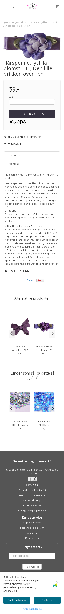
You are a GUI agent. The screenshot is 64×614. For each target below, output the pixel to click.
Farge (14, 22)
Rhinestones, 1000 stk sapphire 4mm (44, 425)
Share (30, 280)
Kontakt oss (32, 538)
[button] (12, 334)
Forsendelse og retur (32, 527)
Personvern (32, 532)
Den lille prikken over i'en (25, 137)
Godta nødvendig (17, 600)
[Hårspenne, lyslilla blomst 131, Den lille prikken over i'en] (32, 46)
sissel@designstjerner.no (32, 510)
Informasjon (13, 155)
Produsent (13, 163)
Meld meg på (32, 566)
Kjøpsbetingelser (32, 522)
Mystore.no (32, 473)
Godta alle (47, 600)
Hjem (6, 22)
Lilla (22, 22)
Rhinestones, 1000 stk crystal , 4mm (20, 425)
